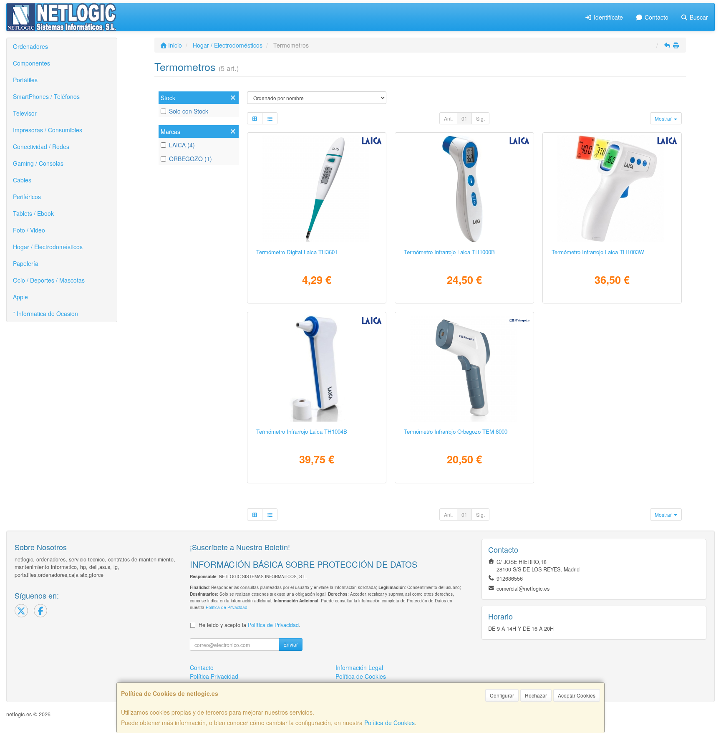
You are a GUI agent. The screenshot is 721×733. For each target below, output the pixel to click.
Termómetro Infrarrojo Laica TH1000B (449, 252)
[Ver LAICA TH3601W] (317, 188)
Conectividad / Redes (41, 146)
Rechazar (536, 695)
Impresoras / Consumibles (47, 130)
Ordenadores (30, 46)
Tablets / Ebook (33, 213)
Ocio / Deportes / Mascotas (49, 280)
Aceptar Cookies (576, 695)
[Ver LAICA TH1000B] (465, 188)
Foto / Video (29, 230)
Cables (22, 180)
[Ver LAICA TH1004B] (317, 368)
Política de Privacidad (226, 607)
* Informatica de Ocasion (45, 313)
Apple (20, 297)
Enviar (290, 644)
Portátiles (25, 80)
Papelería (25, 263)
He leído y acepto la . (249, 625)
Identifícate (607, 17)
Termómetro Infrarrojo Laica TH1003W (598, 252)
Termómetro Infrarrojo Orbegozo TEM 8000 (455, 431)
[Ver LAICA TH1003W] (612, 188)
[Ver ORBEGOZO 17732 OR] (465, 368)
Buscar (698, 17)
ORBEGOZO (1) (190, 158)
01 (464, 118)
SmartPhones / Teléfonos (46, 96)
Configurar (502, 695)
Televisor (25, 113)
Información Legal (359, 667)
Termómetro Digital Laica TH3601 (297, 252)
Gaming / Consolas (38, 163)
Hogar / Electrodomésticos (48, 247)
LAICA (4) (182, 145)
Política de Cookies (389, 722)
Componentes (31, 63)
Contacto (655, 17)
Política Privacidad (214, 676)
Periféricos (27, 196)
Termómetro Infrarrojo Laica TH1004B (301, 431)
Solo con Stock (188, 111)
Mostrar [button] (664, 118)
